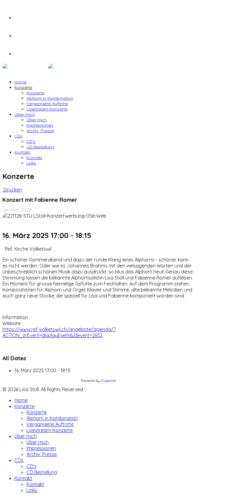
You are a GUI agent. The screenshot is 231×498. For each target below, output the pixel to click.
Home (20, 82)
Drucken (12, 190)
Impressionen (39, 125)
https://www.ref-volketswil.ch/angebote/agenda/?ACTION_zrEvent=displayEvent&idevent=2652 (59, 332)
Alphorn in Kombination (49, 98)
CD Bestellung (40, 146)
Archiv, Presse (40, 130)
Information (15, 317)
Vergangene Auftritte (47, 103)
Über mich (24, 114)
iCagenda (108, 380)
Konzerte (23, 87)
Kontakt (22, 152)
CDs (18, 136)
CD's (30, 141)
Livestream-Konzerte (46, 109)
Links (31, 163)
